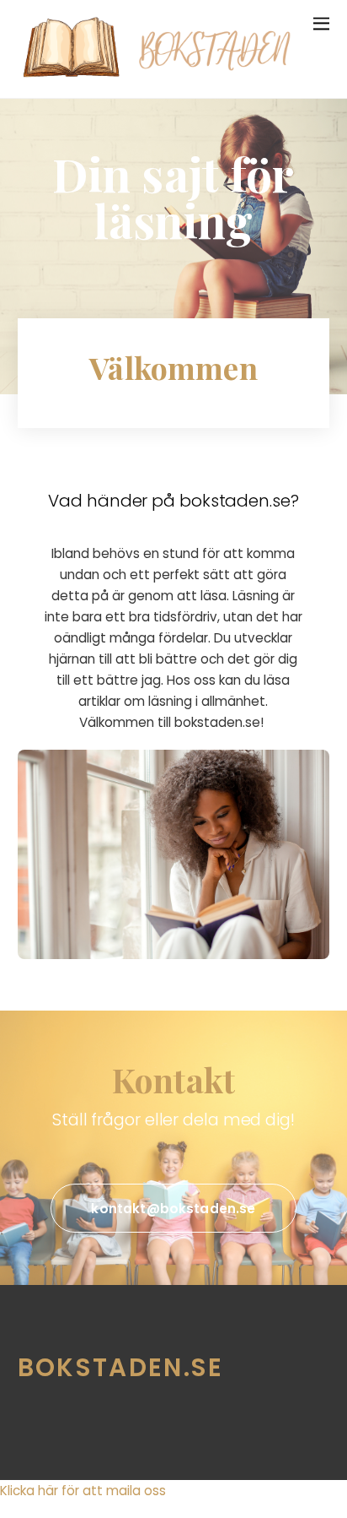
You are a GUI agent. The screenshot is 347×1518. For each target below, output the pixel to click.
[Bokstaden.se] (165, 77)
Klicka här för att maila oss (83, 1490)
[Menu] (321, 23)
